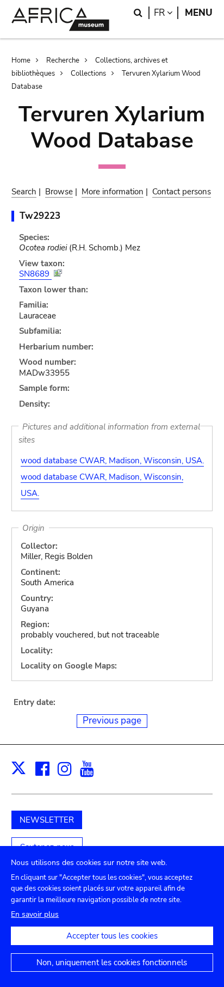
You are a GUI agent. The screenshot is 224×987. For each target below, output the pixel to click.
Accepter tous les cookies (112, 935)
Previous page (112, 720)
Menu (199, 13)
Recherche (62, 60)
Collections (88, 73)
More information (113, 191)
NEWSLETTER (47, 819)
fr (166, 13)
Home (20, 60)
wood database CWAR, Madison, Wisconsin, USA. (112, 460)
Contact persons (181, 191)
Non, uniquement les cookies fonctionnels (111, 962)
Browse (59, 191)
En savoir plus (35, 914)
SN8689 (35, 273)
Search (23, 191)
